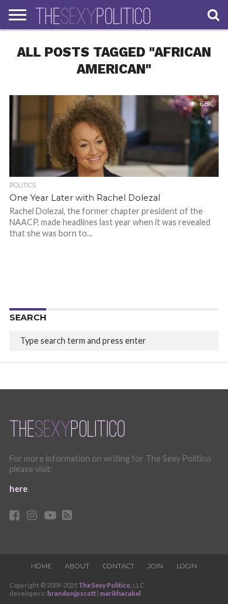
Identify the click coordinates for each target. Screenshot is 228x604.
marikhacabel (120, 593)
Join (155, 566)
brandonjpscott (71, 593)
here (18, 489)
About (77, 566)
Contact (118, 566)
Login (187, 566)
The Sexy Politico (104, 585)
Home (41, 566)
